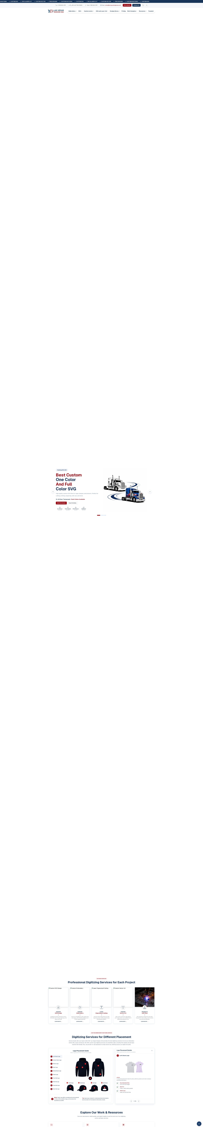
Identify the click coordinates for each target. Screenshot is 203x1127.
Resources (142, 11)
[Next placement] (138, 1101)
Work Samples (131, 11)
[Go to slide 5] (105, 515)
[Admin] (146, 5)
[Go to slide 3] (102, 515)
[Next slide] (150, 491)
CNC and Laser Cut (101, 11)
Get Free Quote (61, 503)
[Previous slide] (53, 491)
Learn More (58, 1021)
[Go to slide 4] (104, 515)
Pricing (124, 11)
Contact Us (136, 5)
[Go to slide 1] (98, 515)
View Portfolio (72, 503)
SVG (79, 11)
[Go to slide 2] (101, 515)
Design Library (114, 11)
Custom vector (88, 11)
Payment (151, 11)
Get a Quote (127, 5)
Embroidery (72, 11)
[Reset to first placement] (152, 1050)
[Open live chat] (199, 1123)
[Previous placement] (131, 1101)
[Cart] (143, 5)
